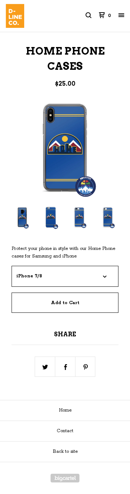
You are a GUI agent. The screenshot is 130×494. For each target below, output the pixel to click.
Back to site (65, 451)
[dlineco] (35, 16)
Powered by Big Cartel (65, 478)
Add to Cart (65, 303)
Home (65, 410)
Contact (65, 431)
